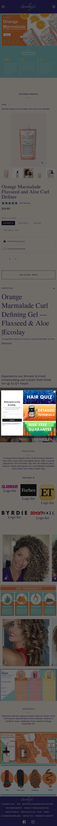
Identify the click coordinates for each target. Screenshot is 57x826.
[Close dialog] (54, 392)
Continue (12, 420)
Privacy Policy (11, 424)
